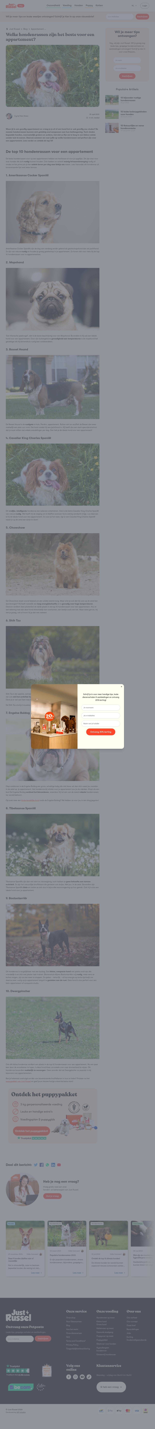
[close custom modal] (121, 686)
